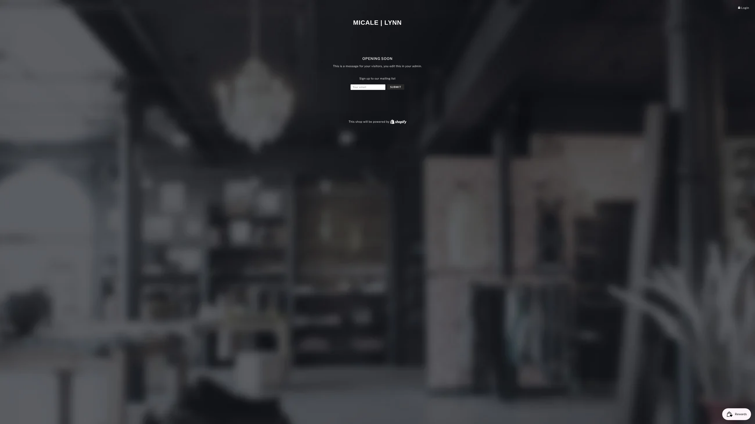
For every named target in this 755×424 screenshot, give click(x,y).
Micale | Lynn (377, 22)
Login (744, 7)
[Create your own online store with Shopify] (398, 121)
